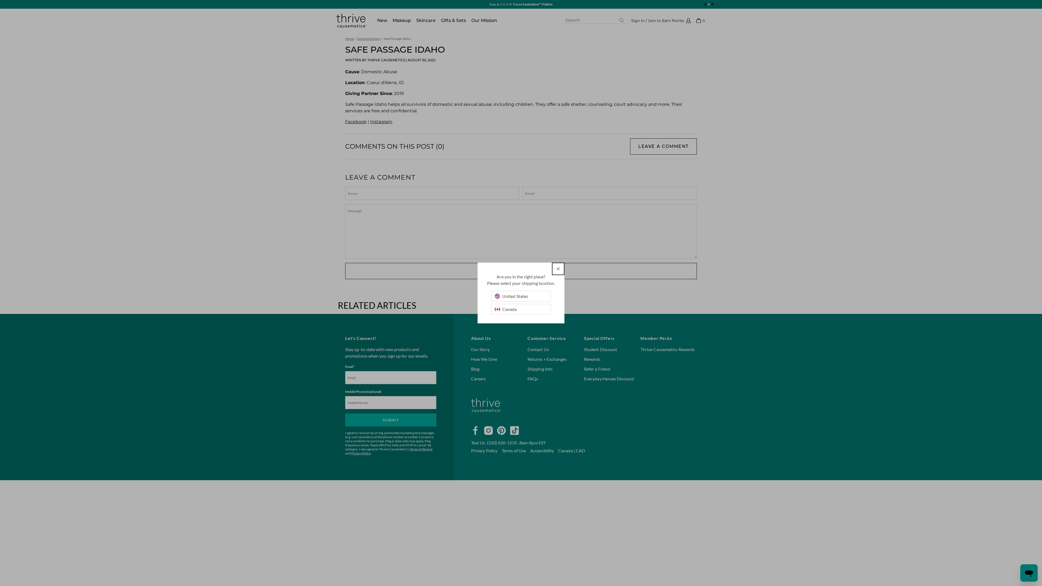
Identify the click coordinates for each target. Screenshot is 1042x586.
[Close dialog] (558, 269)
